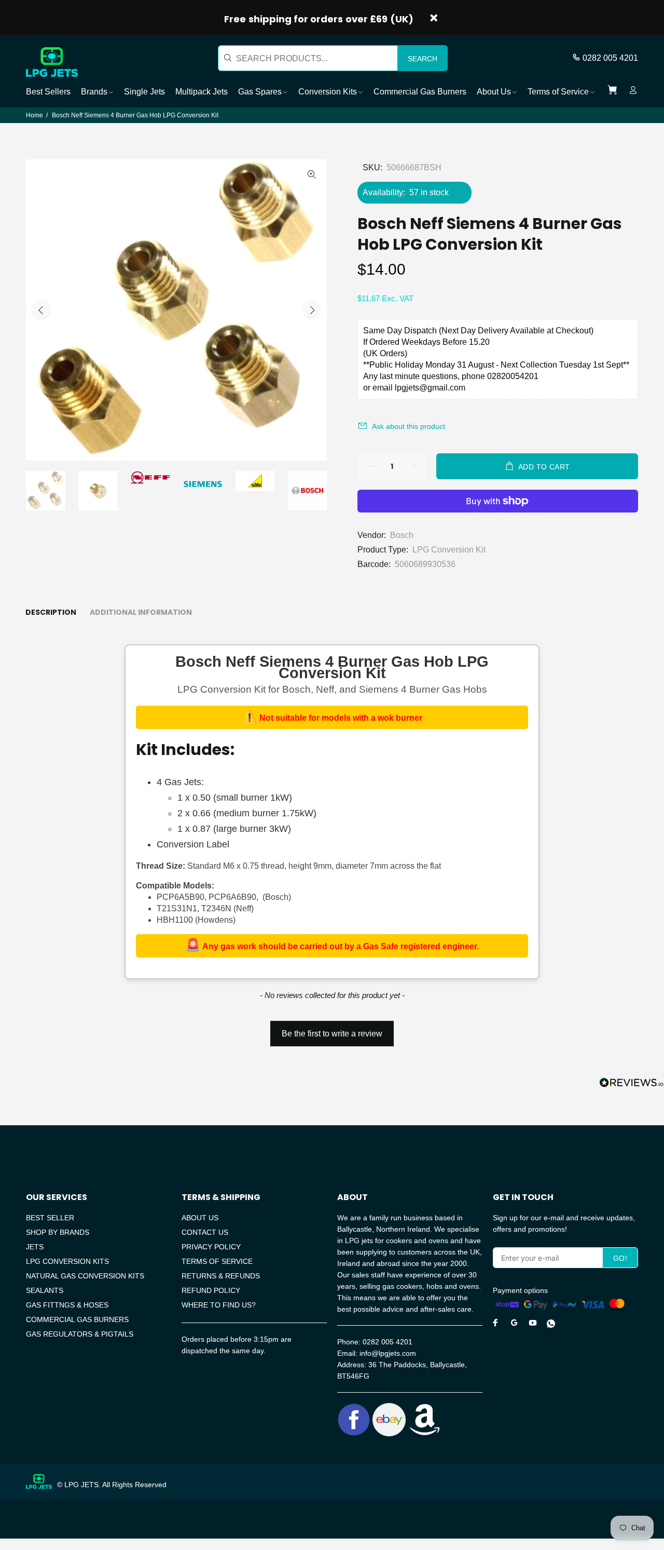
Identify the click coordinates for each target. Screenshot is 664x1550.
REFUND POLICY (211, 1290)
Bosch (401, 535)
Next (312, 310)
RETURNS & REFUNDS (221, 1276)
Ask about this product (408, 426)
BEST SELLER (50, 1218)
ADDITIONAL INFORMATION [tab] (141, 612)
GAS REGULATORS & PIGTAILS (79, 1334)
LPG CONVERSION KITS (67, 1261)
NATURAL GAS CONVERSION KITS (85, 1276)
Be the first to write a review (332, 1033)
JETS (35, 1247)
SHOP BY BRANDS (57, 1232)
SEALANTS (44, 1290)
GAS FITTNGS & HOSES (67, 1305)
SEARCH (422, 59)
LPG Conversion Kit (449, 549)
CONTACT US (205, 1232)
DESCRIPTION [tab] (50, 612)
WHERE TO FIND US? (219, 1305)
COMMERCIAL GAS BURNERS (77, 1319)
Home (34, 115)
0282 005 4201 (610, 57)
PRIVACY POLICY (211, 1247)
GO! (620, 1258)
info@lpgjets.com (387, 1353)
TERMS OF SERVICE (217, 1261)
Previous (41, 310)
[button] (332, 1028)
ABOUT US (200, 1218)
